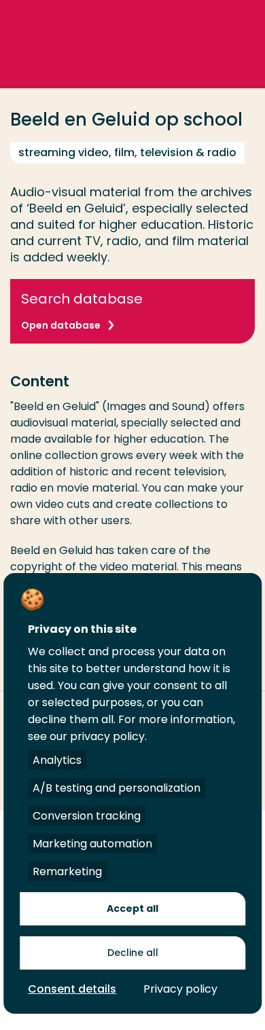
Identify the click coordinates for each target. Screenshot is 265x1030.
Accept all (132, 908)
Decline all (132, 952)
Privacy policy (180, 989)
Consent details (72, 989)
